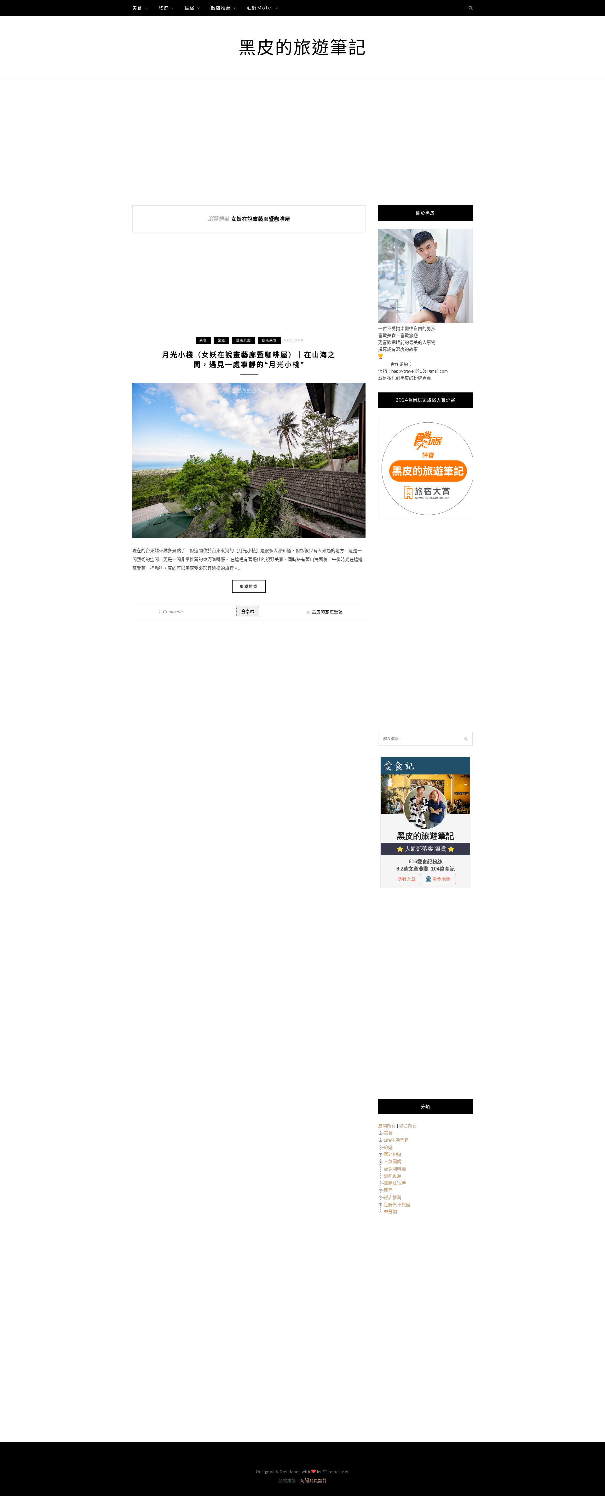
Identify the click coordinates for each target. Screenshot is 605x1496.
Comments (170, 611)
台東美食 (269, 340)
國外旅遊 (392, 1154)
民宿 (190, 8)
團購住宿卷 (395, 1182)
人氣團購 (392, 1161)
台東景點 (243, 340)
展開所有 (387, 1125)
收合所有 (408, 1125)
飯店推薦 (221, 8)
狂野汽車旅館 (397, 1204)
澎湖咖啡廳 (395, 1168)
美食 (137, 8)
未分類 (390, 1211)
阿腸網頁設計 (313, 1480)
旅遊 (163, 8)
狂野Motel (260, 8)
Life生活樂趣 (396, 1140)
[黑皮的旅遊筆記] (425, 321)
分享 (245, 611)
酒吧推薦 (392, 1176)
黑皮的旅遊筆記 (302, 47)
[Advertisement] (302, 142)
